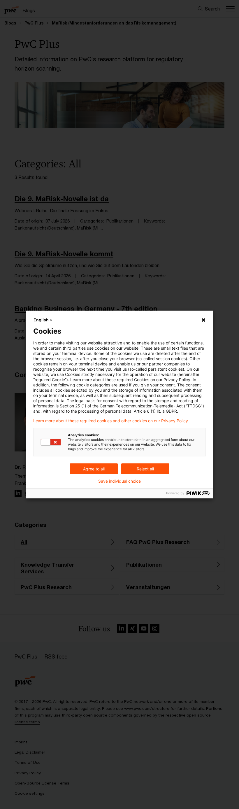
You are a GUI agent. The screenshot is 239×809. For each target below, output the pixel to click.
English (41, 319)
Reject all (145, 468)
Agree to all (94, 468)
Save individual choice (119, 481)
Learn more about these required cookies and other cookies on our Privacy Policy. (111, 420)
